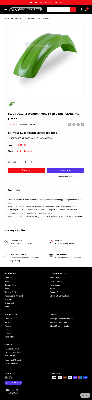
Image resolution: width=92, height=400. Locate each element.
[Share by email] (82, 124)
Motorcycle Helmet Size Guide (62, 319)
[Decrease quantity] (19, 162)
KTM (6, 330)
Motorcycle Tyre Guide (59, 322)
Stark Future (9, 337)
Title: (32, 133)
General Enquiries (57, 292)
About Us (8, 278)
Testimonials (55, 289)
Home (6, 18)
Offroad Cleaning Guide (59, 326)
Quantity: (12, 162)
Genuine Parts (10, 285)
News (6, 307)
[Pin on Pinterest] (74, 124)
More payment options (65, 176)
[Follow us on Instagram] (10, 377)
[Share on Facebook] (69, 124)
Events (7, 289)
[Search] (73, 9)
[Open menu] (5, 9)
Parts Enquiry (55, 285)
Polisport (12, 125)
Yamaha (7, 326)
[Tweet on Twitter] (78, 124)
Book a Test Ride (57, 278)
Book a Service (56, 281)
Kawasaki (8, 319)
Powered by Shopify (11, 393)
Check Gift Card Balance (60, 296)
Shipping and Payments (14, 296)
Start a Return (9, 299)
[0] (85, 9)
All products (15, 18)
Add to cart (26, 170)
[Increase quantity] (31, 162)
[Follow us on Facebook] (6, 377)
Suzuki (7, 322)
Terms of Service (11, 292)
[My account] (81, 9)
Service (7, 281)
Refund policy (9, 303)
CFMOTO (8, 333)
